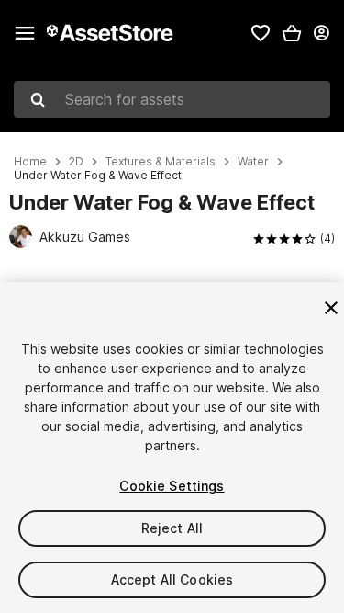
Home (30, 161)
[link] (261, 33)
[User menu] (321, 33)
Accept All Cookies (172, 579)
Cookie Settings (171, 486)
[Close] (331, 308)
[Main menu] (24, 33)
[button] (292, 33)
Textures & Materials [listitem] (160, 161)
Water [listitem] (253, 161)
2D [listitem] (76, 161)
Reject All (172, 528)
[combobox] (172, 99)
